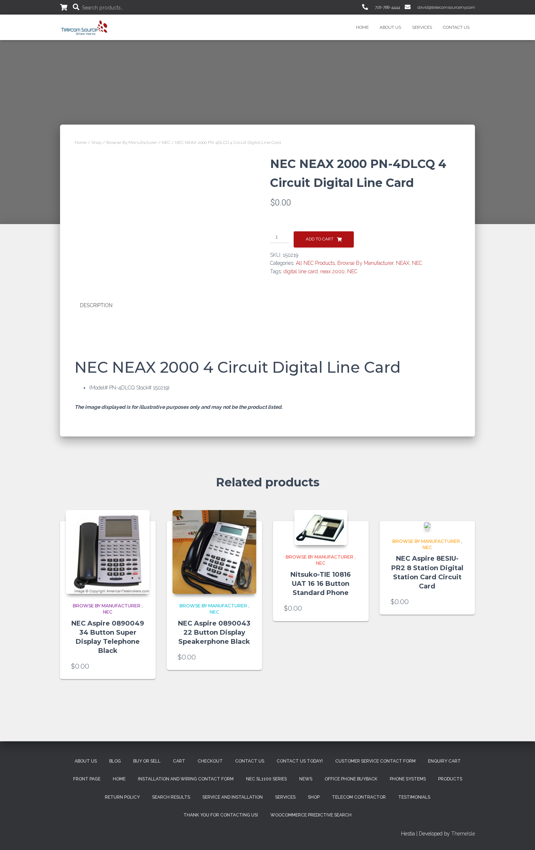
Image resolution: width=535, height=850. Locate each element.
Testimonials (414, 797)
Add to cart (319, 239)
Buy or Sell (146, 761)
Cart (179, 761)
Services (422, 27)
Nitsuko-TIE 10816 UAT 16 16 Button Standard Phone (320, 584)
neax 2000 (332, 271)
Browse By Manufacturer (131, 142)
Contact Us (456, 27)
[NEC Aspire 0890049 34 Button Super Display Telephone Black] (108, 552)
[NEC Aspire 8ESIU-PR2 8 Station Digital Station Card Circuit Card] (427, 525)
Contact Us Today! (300, 761)
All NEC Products (315, 263)
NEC (166, 142)
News (305, 779)
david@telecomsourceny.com (445, 7)
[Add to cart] (141, 666)
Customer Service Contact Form (375, 761)
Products (450, 779)
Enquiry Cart (444, 761)
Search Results (171, 797)
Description (96, 305)
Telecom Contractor (359, 797)
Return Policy (122, 797)
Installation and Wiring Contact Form (186, 779)
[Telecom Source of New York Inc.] (85, 27)
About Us (390, 27)
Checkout (210, 761)
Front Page (86, 779)
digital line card (301, 271)
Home (362, 27)
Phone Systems (408, 779)
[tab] (102, 305)
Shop (96, 142)
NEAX (402, 263)
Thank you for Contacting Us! (220, 815)
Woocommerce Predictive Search (311, 815)
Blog (115, 761)
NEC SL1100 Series (266, 779)
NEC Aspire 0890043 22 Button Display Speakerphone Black (214, 632)
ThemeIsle (463, 834)
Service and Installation (232, 797)
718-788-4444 (387, 7)
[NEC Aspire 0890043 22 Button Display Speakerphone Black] (214, 552)
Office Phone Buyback (351, 779)
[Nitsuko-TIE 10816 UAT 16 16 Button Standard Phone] (320, 527)
